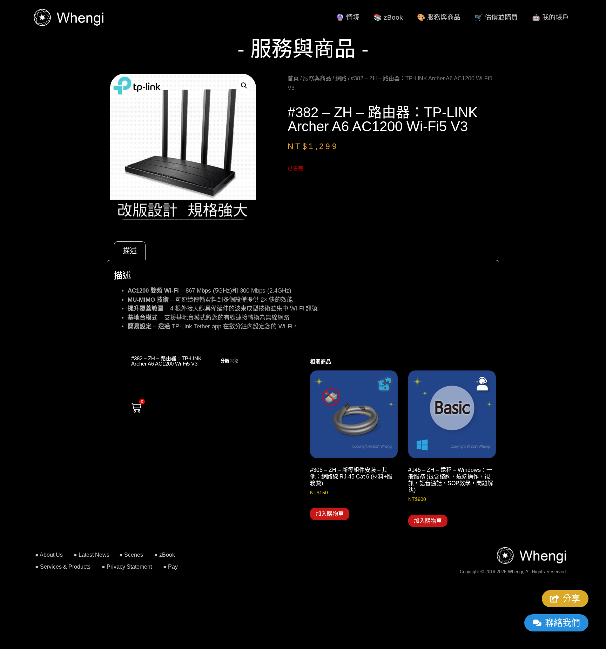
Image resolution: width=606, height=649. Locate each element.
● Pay (170, 567)
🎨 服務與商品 (438, 17)
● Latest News (91, 555)
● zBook (164, 555)
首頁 (293, 78)
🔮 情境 (347, 17)
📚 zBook (388, 17)
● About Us (49, 555)
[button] (244, 85)
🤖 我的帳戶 (550, 17)
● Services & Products (62, 567)
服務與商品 (317, 78)
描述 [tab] (130, 251)
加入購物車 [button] (330, 514)
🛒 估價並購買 (496, 17)
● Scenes (131, 555)
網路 (340, 78)
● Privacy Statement (127, 567)
